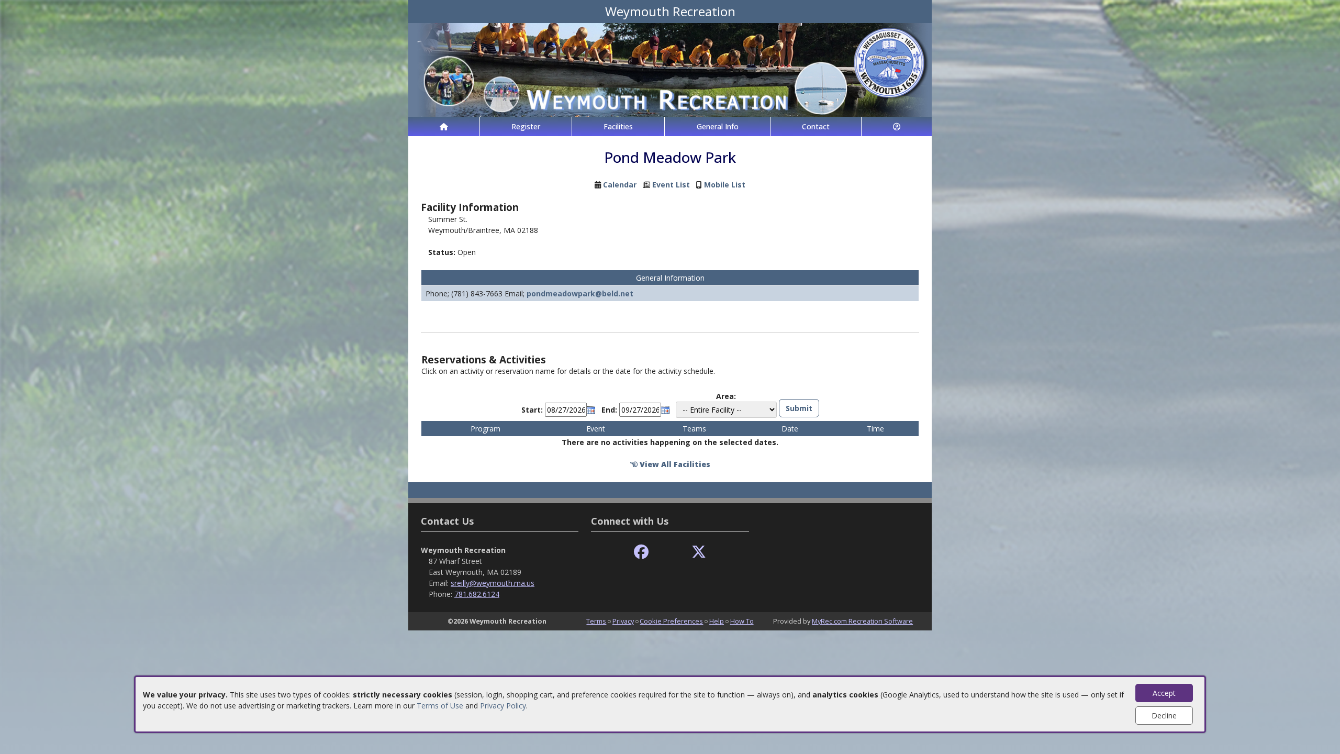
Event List (671, 185)
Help (716, 621)
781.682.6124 (476, 594)
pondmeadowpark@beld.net (580, 293)
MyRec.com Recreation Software (862, 621)
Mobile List (724, 185)
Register (525, 126)
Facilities (618, 126)
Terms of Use (440, 706)
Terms (596, 621)
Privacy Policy (503, 706)
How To (742, 621)
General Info (718, 126)
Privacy (623, 621)
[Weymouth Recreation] (670, 69)
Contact (816, 126)
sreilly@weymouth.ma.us (492, 583)
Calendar (619, 185)
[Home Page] (443, 126)
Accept (1164, 693)
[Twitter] (698, 552)
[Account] (897, 126)
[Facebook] (641, 552)
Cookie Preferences (671, 621)
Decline (1164, 715)
